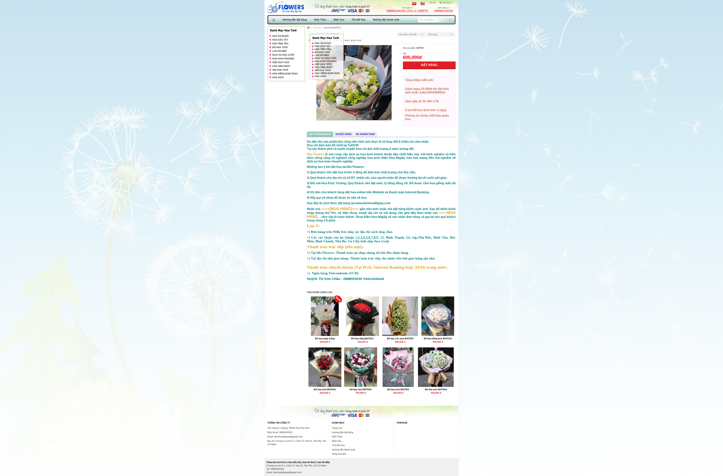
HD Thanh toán (365, 134)
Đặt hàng (429, 65)
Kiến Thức (320, 19)
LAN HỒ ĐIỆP (322, 55)
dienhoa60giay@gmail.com (287, 472)
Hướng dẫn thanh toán (386, 19)
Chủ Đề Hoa (358, 19)
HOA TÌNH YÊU (323, 49)
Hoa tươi (317, 28)
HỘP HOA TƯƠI (323, 64)
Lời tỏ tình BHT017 (320, 134)
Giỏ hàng (448, 3)
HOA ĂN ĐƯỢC (323, 43)
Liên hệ (432, 3)
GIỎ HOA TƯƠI (322, 70)
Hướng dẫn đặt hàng (295, 19)
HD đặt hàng (344, 134)
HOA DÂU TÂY (322, 46)
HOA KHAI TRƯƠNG (326, 61)
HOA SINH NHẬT (324, 67)
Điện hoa (339, 19)
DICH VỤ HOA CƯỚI (325, 58)
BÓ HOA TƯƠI (322, 52)
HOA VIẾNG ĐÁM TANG (327, 73)
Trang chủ (337, 428)
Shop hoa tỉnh (339, 454)
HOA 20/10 (320, 76)
